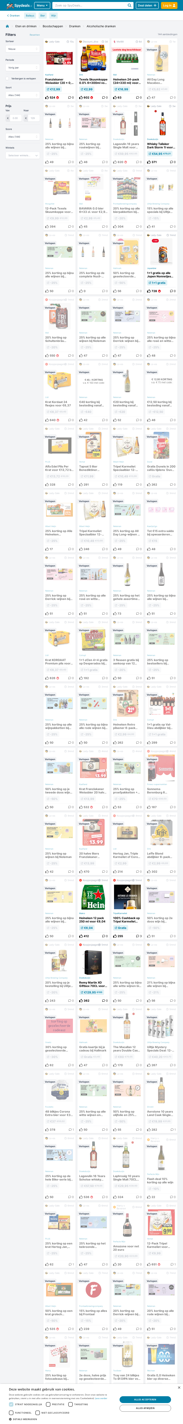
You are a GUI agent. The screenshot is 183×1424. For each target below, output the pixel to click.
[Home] (7, 26)
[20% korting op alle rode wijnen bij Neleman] (161, 1301)
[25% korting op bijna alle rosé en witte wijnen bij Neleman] (161, 327)
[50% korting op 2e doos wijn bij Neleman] (161, 908)
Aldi (115, 74)
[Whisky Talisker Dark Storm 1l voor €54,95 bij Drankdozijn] (161, 134)
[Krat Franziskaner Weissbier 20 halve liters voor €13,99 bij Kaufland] (93, 779)
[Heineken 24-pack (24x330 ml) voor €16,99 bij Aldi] (127, 69)
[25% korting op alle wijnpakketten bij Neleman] (59, 714)
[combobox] (23, 155)
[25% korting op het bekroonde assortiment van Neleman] (93, 1235)
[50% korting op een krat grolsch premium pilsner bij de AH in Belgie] (59, 1301)
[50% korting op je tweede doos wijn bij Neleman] (59, 779)
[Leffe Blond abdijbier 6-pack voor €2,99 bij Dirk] (161, 843)
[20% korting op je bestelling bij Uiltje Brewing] (59, 972)
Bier (42, 15)
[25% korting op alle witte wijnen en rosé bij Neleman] (93, 1101)
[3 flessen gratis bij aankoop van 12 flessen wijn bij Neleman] (127, 650)
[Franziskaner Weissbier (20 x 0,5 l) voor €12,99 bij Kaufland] (59, 69)
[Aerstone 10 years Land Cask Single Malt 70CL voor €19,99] (161, 1101)
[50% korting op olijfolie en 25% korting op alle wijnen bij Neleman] (127, 1101)
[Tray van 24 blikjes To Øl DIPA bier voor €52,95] (127, 1367)
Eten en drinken (25, 26)
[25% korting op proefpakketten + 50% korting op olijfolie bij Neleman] (127, 779)
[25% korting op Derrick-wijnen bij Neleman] (127, 327)
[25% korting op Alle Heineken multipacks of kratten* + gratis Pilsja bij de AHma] (59, 521)
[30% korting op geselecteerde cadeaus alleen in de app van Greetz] (59, 1037)
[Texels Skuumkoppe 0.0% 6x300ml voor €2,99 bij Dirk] (93, 69)
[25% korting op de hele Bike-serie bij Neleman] (59, 1168)
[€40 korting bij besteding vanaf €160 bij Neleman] (93, 392)
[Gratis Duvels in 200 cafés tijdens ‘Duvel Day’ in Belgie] (161, 456)
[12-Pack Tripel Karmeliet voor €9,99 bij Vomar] (161, 1235)
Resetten (35, 34)
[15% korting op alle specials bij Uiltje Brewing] (161, 198)
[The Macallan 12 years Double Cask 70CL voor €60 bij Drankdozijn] (127, 1037)
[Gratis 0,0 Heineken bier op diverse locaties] (161, 1367)
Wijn (53, 15)
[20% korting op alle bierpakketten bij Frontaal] (127, 198)
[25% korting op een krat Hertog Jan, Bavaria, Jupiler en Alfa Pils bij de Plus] (59, 1235)
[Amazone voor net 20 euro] (127, 1235)
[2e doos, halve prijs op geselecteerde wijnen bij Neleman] (93, 1367)
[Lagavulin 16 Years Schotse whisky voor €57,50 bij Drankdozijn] (93, 1168)
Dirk (81, 74)
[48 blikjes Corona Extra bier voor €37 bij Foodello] (59, 1101)
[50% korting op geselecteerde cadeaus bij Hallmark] (127, 263)
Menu (41, 5)
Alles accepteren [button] (145, 1399)
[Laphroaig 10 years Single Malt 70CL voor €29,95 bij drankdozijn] (127, 1168)
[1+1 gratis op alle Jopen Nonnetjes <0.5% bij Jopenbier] (161, 263)
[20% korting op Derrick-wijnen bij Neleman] (127, 1301)
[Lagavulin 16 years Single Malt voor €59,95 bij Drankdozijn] (127, 134)
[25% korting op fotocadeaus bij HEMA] (59, 1367)
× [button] (179, 1387)
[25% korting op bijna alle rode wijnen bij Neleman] (93, 714)
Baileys (30, 15)
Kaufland (49, 74)
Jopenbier (151, 268)
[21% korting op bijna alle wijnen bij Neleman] (161, 972)
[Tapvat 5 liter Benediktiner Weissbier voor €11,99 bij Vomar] (93, 456)
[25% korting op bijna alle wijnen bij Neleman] (59, 134)
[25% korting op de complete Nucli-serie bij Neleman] (93, 263)
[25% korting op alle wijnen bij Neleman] (93, 327)
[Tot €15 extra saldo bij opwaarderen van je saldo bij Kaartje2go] (161, 521)
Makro (82, 913)
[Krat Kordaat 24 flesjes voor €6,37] (59, 392)
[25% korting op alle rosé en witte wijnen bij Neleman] (93, 585)
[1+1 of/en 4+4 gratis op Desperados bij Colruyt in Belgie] (93, 650)
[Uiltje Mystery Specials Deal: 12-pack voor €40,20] (161, 1037)
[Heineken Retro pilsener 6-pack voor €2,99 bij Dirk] (127, 714)
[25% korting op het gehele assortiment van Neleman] (127, 585)
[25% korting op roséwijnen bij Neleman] (93, 134)
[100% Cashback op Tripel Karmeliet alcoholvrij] (127, 908)
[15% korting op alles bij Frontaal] (93, 1301)
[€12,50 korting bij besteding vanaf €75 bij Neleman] (161, 392)
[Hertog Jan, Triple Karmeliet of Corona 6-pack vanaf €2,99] (127, 843)
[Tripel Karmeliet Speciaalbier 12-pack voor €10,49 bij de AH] (127, 456)
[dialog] (91, 1404)
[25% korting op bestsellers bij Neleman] (161, 650)
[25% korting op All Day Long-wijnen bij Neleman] (127, 521)
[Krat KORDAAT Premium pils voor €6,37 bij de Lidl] (59, 650)
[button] (62, 1419)
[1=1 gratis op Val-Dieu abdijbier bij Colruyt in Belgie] (161, 714)
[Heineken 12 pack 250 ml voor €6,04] (93, 908)
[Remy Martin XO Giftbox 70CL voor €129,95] (93, 972)
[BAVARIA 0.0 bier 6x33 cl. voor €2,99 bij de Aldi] (93, 198)
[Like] (47, 97)
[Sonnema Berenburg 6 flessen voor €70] (161, 779)
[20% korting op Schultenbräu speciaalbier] (59, 327)
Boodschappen (53, 26)
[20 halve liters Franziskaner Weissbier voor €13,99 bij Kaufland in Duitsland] (93, 843)
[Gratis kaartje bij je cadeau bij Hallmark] (93, 1037)
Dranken (15, 15)
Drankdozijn (152, 139)
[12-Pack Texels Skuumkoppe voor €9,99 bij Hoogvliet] (59, 198)
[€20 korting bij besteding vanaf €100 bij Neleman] (127, 392)
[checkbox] (7, 78)
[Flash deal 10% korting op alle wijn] (161, 1168)
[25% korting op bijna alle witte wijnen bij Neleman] (127, 972)
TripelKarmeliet (120, 913)
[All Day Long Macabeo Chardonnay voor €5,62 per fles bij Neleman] (161, 69)
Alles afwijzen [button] (145, 1408)
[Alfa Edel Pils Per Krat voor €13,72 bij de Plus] (59, 456)
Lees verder (101, 1398)
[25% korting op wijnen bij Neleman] (59, 843)
